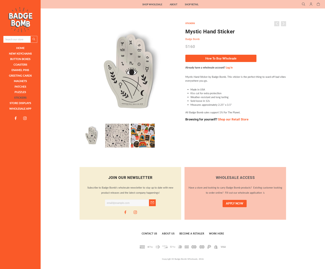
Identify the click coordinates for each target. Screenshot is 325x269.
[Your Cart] (318, 4)
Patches (20, 86)
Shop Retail (192, 4)
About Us (168, 233)
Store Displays (20, 103)
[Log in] (311, 4)
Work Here (216, 233)
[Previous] (276, 23)
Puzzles (20, 92)
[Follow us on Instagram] (25, 118)
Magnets (20, 80)
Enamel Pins (20, 69)
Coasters (20, 64)
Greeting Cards (20, 75)
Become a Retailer (191, 233)
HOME (20, 47)
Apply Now (234, 203)
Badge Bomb (192, 38)
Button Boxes (20, 58)
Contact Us (149, 233)
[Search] (303, 4)
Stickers (20, 97)
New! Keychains (20, 53)
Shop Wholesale (152, 4)
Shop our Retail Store (233, 119)
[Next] (283, 23)
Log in (229, 67)
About (173, 4)
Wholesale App (20, 108)
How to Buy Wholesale (221, 58)
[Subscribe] (152, 202)
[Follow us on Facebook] (16, 118)
